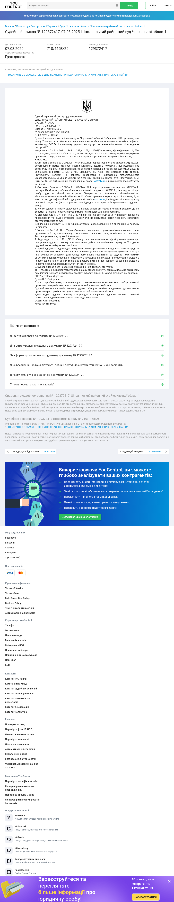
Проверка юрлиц (14, 724)
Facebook (10, 537)
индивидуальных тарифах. (135, 15)
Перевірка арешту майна (19, 794)
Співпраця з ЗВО (14, 645)
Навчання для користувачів (21, 655)
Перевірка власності (17, 739)
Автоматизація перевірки (20, 749)
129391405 (155, 451)
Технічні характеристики (19, 608)
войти (153, 5)
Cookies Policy (13, 603)
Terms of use (12, 593)
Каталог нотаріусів (16, 712)
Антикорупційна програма (20, 613)
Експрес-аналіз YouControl (20, 759)
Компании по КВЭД (16, 683)
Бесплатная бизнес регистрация (80, 517)
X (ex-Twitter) (12, 557)
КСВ (7, 665)
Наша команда (13, 635)
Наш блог (10, 660)
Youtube (9, 547)
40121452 (99, 181)
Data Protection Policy (17, 598)
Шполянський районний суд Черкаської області (117, 26)
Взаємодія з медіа (16, 640)
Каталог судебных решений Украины (36, 26)
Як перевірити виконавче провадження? (19, 788)
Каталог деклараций (17, 707)
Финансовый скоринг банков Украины (21, 766)
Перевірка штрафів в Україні (21, 781)
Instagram (10, 552)
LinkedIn (10, 542)
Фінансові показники (17, 744)
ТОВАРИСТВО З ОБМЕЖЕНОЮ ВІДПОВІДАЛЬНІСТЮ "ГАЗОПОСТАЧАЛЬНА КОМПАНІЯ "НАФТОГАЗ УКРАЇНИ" (68, 74)
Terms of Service (14, 588)
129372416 (48, 451)
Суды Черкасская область (74, 26)
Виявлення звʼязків (16, 754)
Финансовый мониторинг (19, 734)
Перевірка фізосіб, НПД (18, 729)
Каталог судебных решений (21, 688)
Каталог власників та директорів (17, 700)
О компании (12, 630)
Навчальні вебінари (16, 650)
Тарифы (9, 625)
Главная (9, 26)
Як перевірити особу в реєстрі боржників (22, 801)
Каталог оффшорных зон (19, 693)
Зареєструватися (146, 897)
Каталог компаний (16, 678)
